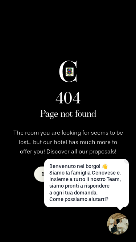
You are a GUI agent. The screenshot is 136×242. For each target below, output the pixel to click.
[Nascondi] (128, 159)
